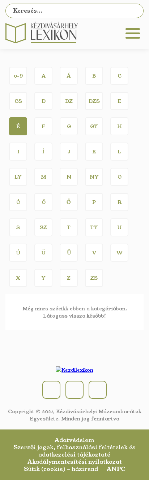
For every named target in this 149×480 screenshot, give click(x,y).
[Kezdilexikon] (41, 41)
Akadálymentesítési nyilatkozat (74, 462)
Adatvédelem (74, 440)
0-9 (18, 75)
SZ (43, 227)
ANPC (116, 469)
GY (94, 126)
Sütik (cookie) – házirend (61, 469)
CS (18, 101)
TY (94, 227)
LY (18, 176)
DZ (69, 101)
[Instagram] (74, 390)
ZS (94, 278)
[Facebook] (51, 390)
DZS (94, 101)
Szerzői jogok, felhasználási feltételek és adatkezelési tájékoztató (74, 451)
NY (94, 176)
